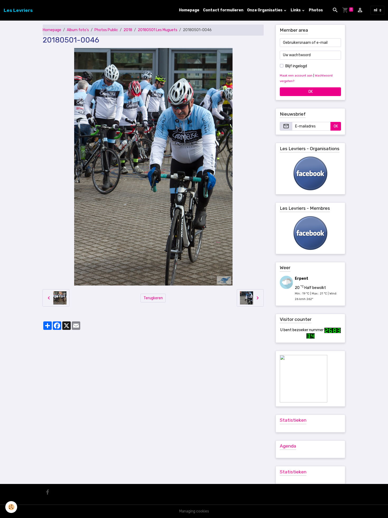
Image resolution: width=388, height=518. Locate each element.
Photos (316, 10)
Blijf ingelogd (296, 66)
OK (310, 91)
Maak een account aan (296, 75)
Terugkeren (153, 298)
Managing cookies (194, 511)
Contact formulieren (223, 10)
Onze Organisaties (265, 10)
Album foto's (78, 30)
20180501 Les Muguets (157, 30)
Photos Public (106, 30)
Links (296, 10)
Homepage (189, 10)
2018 (128, 30)
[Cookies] (11, 507)
